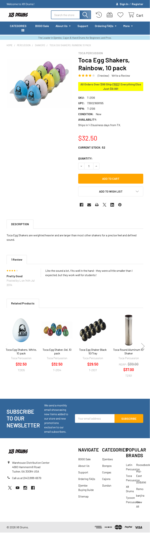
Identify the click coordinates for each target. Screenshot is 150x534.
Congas (106, 472)
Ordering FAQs (104, 26)
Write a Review (121, 75)
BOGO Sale (42, 26)
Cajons (106, 479)
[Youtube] (17, 488)
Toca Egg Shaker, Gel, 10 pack (57, 351)
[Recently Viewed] (99, 15)
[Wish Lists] (121, 15)
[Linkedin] (112, 204)
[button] (110, 191)
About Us (62, 26)
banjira (140, 495)
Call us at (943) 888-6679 (26, 478)
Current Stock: (91, 147)
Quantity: (85, 158)
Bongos (107, 465)
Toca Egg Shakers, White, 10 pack (21, 351)
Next (143, 346)
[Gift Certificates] (110, 15)
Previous (7, 346)
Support (82, 26)
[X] (104, 204)
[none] (39, 83)
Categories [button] (18, 26)
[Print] (97, 204)
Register (137, 4)
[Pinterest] (120, 204)
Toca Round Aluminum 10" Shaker (128, 351)
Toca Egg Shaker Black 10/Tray (93, 351)
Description (20, 224)
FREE (115, 84)
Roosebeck (143, 464)
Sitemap (83, 496)
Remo (139, 489)
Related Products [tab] (23, 303)
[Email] (89, 204)
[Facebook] (81, 204)
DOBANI (141, 482)
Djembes (107, 459)
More (126, 26)
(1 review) (103, 75)
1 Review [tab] (16, 259)
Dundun (106, 485)
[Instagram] (25, 488)
